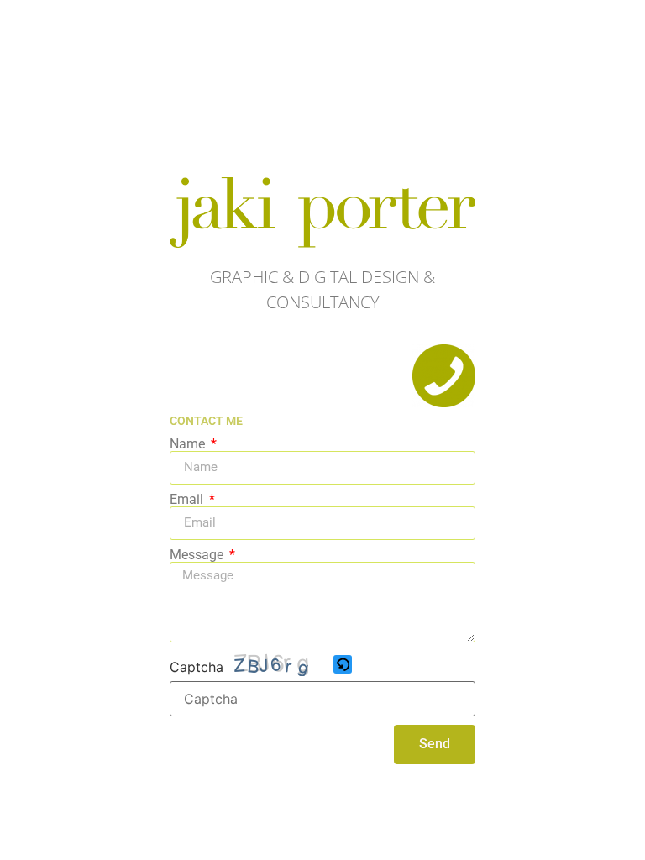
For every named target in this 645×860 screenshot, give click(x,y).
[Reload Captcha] (342, 664)
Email (188, 499)
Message (198, 555)
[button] (343, 665)
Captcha (196, 667)
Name (189, 444)
